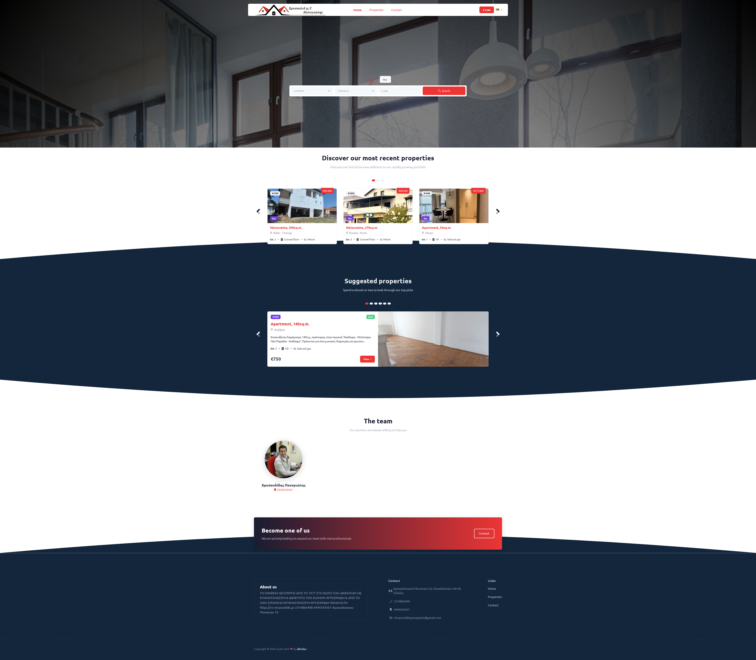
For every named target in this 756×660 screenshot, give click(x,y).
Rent (371, 79)
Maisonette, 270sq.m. (362, 227)
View (366, 359)
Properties (376, 10)
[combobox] (312, 91)
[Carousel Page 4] (380, 304)
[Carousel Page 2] (378, 180)
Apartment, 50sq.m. (436, 227)
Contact (396, 10)
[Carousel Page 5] (384, 304)
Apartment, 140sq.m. (290, 323)
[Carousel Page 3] (382, 180)
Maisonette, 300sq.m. (286, 227)
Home (357, 10)
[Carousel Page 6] (389, 304)
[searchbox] (310, 90)
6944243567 (285, 489)
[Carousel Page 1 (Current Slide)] (373, 180)
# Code (487, 9)
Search (445, 90)
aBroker (301, 649)
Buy (385, 79)
